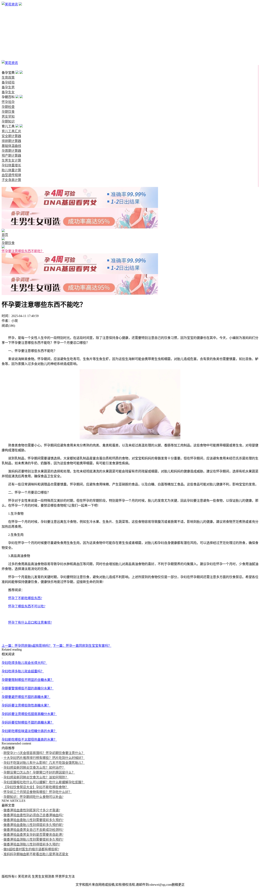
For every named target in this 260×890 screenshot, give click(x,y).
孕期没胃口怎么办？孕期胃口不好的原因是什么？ (39, 772)
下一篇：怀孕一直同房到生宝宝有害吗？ (82, 645)
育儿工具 (8, 53)
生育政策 (8, 9)
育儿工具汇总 (11, 131)
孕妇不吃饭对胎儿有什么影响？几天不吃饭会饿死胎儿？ (44, 762)
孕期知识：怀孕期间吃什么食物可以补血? (33, 797)
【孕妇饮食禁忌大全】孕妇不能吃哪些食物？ (35, 787)
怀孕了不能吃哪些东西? (25, 598)
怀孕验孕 (8, 28)
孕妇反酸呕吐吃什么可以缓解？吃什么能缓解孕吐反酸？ (44, 782)
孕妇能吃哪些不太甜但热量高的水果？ (29, 739)
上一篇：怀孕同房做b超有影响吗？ (27, 645)
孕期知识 (8, 48)
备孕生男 (8, 19)
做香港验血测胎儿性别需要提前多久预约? (33, 839)
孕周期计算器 (11, 150)
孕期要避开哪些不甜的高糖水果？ (26, 697)
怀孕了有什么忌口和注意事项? (30, 622)
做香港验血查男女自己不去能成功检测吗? (33, 829)
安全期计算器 (11, 136)
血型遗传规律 (11, 175)
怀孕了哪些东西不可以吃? (26, 606)
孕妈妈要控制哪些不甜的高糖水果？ (28, 722)
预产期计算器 (11, 155)
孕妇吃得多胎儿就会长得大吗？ (24, 662)
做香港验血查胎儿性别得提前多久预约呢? (33, 825)
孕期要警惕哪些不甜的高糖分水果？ (28, 688)
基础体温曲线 (11, 146)
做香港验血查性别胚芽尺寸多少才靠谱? (31, 810)
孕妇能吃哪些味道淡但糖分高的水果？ (29, 731)
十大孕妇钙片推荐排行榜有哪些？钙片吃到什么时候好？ (44, 758)
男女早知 (8, 43)
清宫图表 (8, 58)
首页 (5, 67)
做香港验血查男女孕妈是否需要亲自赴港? (33, 834)
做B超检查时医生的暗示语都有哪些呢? (31, 849)
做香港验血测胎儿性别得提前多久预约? (31, 844)
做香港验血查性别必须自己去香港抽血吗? (33, 815)
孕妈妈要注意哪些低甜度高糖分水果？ (29, 714)
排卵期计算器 (11, 141)
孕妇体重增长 (11, 165)
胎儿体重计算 (11, 170)
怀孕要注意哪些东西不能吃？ (23, 251)
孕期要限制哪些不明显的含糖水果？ (28, 680)
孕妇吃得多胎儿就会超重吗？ (23, 671)
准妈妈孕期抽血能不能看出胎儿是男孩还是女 (35, 854)
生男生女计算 (11, 160)
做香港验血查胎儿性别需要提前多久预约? (33, 820)
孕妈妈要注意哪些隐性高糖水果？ (26, 705)
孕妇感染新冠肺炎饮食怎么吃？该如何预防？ (35, 777)
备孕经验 (8, 14)
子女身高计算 (11, 180)
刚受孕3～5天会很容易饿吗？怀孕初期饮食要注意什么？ (44, 753)
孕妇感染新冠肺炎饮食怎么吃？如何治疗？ (34, 767)
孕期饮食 (8, 38)
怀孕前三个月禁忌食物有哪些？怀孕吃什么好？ (37, 792)
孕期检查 (8, 33)
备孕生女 (8, 24)
